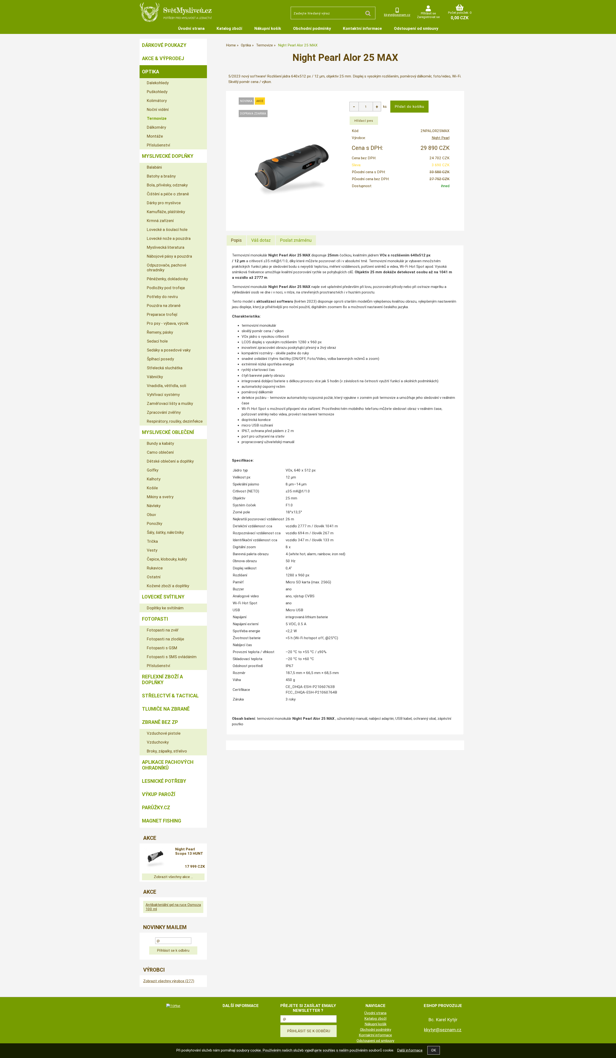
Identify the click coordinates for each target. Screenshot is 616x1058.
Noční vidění (158, 109)
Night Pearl (440, 138)
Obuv (151, 514)
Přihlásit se (428, 13)
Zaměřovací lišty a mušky (170, 403)
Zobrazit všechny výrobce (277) (168, 981)
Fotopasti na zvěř (163, 630)
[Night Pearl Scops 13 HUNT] (155, 859)
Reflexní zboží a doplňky (162, 679)
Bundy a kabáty (160, 443)
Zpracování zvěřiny (164, 412)
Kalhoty (153, 479)
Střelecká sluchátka (164, 367)
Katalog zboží (229, 28)
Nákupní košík (267, 28)
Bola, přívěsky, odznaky (167, 185)
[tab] (236, 240)
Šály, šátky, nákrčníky (165, 532)
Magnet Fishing (161, 821)
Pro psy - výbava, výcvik (167, 323)
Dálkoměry (156, 127)
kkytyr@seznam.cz (397, 15)
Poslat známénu (296, 240)
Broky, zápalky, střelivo (167, 751)
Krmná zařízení (160, 220)
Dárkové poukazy (164, 45)
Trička (152, 541)
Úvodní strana (191, 28)
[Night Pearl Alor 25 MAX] (292, 170)
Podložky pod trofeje (166, 287)
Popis (236, 240)
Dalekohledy (158, 82)
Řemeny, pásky (160, 332)
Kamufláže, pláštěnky (166, 211)
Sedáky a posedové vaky (169, 350)
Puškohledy (157, 91)
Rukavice (155, 568)
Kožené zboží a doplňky (168, 585)
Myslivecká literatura (165, 247)
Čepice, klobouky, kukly (167, 559)
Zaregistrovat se (428, 17)
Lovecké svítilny (163, 597)
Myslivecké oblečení (168, 432)
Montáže (155, 136)
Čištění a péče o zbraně (168, 193)
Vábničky (155, 376)
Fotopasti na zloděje (165, 639)
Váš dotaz (261, 240)
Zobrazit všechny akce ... (173, 877)
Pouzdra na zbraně (163, 305)
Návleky (153, 505)
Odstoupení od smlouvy (416, 28)
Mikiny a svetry (160, 496)
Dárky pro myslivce (164, 202)
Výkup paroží (158, 794)
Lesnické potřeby (164, 781)
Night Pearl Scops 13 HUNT (189, 851)
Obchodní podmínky (312, 28)
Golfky (152, 470)
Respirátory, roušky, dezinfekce (175, 421)
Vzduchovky (158, 742)
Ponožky (154, 523)
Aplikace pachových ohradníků (167, 765)
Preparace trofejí (162, 314)
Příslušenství (158, 145)
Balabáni (154, 167)
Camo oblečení (160, 452)
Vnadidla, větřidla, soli (166, 385)
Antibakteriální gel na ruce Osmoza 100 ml (173, 907)
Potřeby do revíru (162, 296)
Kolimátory (157, 100)
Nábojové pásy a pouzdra (169, 256)
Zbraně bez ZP (160, 722)
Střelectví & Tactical (170, 696)
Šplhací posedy (160, 359)
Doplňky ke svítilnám (165, 607)
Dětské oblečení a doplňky (170, 461)
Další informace (410, 1050)
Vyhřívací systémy (163, 394)
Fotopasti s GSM (162, 647)
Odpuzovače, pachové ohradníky (166, 267)
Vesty (152, 550)
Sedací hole (157, 341)
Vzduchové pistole (163, 733)
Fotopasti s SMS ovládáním (172, 656)
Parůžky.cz (156, 807)
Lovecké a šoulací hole (167, 229)
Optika (150, 72)
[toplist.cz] (173, 1006)
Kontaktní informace (362, 28)
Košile (152, 487)
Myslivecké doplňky (167, 156)
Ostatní (153, 576)
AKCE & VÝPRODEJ (163, 58)
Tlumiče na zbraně (166, 709)
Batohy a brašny (161, 176)
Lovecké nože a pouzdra (169, 238)
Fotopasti (155, 619)
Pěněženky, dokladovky (167, 278)
